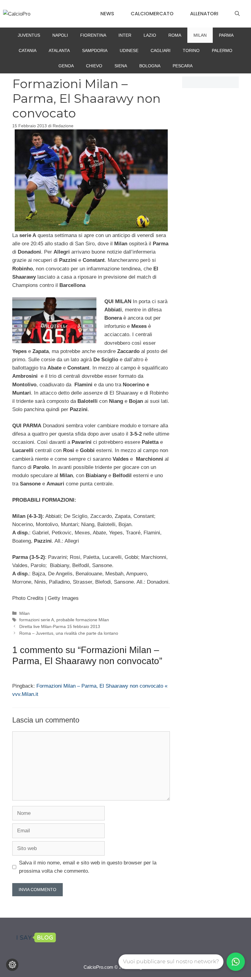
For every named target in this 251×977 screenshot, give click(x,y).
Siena (120, 65)
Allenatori (204, 13)
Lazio (150, 35)
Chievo (94, 65)
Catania (27, 50)
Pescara (183, 65)
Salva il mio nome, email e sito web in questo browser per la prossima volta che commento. (87, 867)
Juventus (29, 35)
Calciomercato (152, 13)
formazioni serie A (36, 619)
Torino (191, 50)
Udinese (129, 50)
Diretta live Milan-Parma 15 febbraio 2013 (59, 626)
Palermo (222, 50)
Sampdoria (94, 50)
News (107, 13)
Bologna (149, 65)
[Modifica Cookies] (12, 965)
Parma (226, 35)
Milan (200, 35)
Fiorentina (93, 35)
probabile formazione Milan (82, 619)
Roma (174, 35)
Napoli (60, 35)
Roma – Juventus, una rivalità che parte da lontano (68, 633)
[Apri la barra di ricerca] (237, 13)
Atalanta (59, 50)
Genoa (66, 65)
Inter (124, 35)
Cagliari (160, 50)
